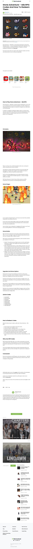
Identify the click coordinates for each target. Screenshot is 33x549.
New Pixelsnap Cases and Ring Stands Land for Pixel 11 (25, 484)
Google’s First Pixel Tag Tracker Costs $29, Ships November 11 (25, 496)
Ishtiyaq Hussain (7, 12)
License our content (13, 546)
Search (13, 465)
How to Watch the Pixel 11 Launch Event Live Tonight (25, 518)
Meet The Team (24, 526)
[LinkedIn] (18, 540)
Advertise (14, 528)
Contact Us (14, 526)
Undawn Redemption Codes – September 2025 (19, 461)
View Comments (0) (15, 414)
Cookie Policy (24, 531)
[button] (3, 1)
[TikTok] (19, 540)
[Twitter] (14, 540)
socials (16, 372)
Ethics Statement (25, 528)
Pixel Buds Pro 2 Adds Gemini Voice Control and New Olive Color (25, 479)
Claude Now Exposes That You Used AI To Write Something (25, 467)
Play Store (15, 48)
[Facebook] (13, 540)
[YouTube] (17, 540)
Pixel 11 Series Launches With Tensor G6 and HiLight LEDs (25, 507)
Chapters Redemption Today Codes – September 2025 (15, 437)
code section (8, 377)
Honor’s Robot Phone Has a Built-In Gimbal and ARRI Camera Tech (25, 513)
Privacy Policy (5, 531)
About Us (4, 526)
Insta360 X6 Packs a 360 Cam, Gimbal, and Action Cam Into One (25, 473)
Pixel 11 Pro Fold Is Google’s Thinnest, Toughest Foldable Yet (25, 490)
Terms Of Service (15, 531)
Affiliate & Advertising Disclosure (6, 534)
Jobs (3, 528)
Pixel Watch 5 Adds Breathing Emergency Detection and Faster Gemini (24, 501)
